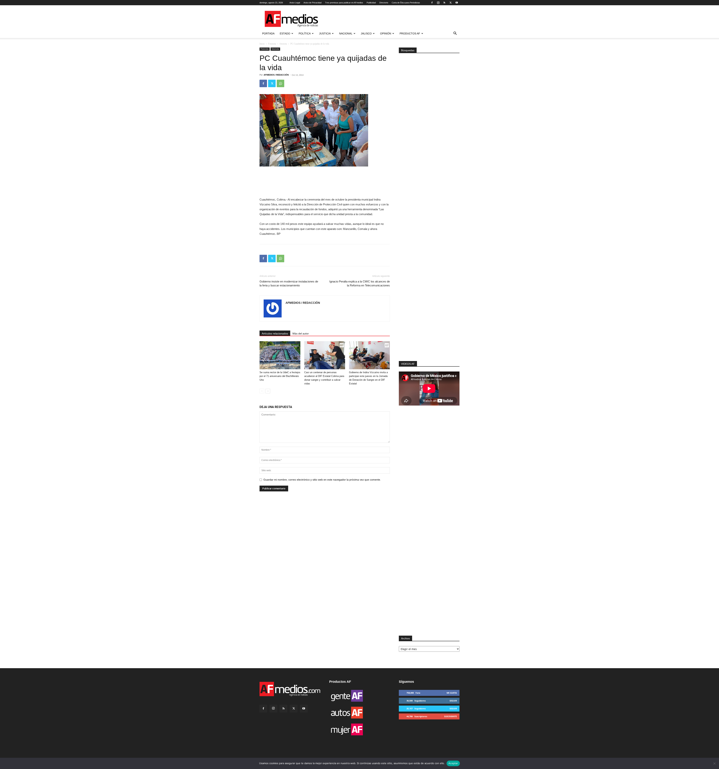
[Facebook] (432, 2)
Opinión (385, 33)
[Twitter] (450, 2)
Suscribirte (450, 716)
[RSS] (444, 2)
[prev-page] (262, 391)
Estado (285, 33)
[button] (454, 34)
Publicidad (371, 2)
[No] (714, 763)
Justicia (325, 33)
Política (305, 33)
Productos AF (410, 33)
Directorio (383, 2)
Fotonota (272, 43)
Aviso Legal (294, 2)
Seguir (453, 700)
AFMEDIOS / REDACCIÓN (276, 75)
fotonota (283, 43)
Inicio (262, 43)
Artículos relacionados (275, 333)
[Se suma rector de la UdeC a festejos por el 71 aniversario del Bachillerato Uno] (280, 355)
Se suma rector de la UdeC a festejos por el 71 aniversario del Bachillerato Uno (280, 376)
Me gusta (452, 692)
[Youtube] (456, 2)
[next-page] (268, 391)
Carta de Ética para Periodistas (406, 2)
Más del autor (300, 333)
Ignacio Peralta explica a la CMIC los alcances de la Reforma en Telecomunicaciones (359, 283)
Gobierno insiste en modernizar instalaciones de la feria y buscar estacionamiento (289, 283)
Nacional (345, 33)
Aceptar (453, 763)
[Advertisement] (429, 311)
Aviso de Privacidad (312, 2)
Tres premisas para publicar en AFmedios (344, 2)
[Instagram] (438, 2)
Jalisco (366, 33)
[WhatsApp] (280, 83)
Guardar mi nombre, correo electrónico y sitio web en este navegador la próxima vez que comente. (322, 479)
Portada (268, 33)
